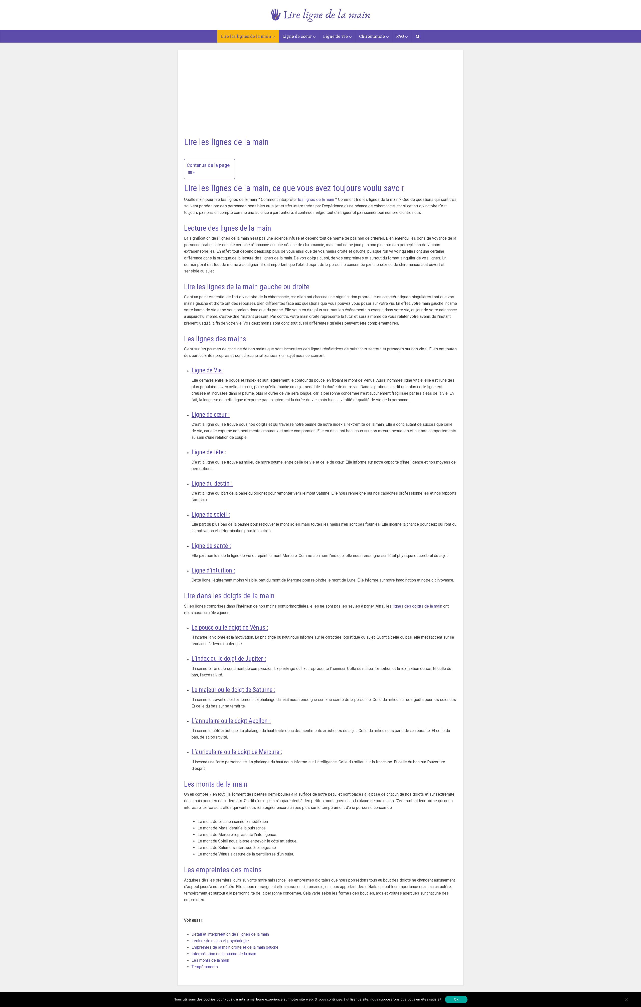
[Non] (626, 999)
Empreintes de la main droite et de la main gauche (235, 947)
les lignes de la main (316, 199)
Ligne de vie (335, 36)
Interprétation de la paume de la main (224, 953)
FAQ (400, 36)
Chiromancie (372, 36)
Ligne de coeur (297, 36)
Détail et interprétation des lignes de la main (230, 934)
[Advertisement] (320, 88)
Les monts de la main (210, 960)
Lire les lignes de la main (246, 36)
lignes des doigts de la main (417, 606)
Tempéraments (205, 966)
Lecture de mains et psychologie (220, 940)
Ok (456, 999)
